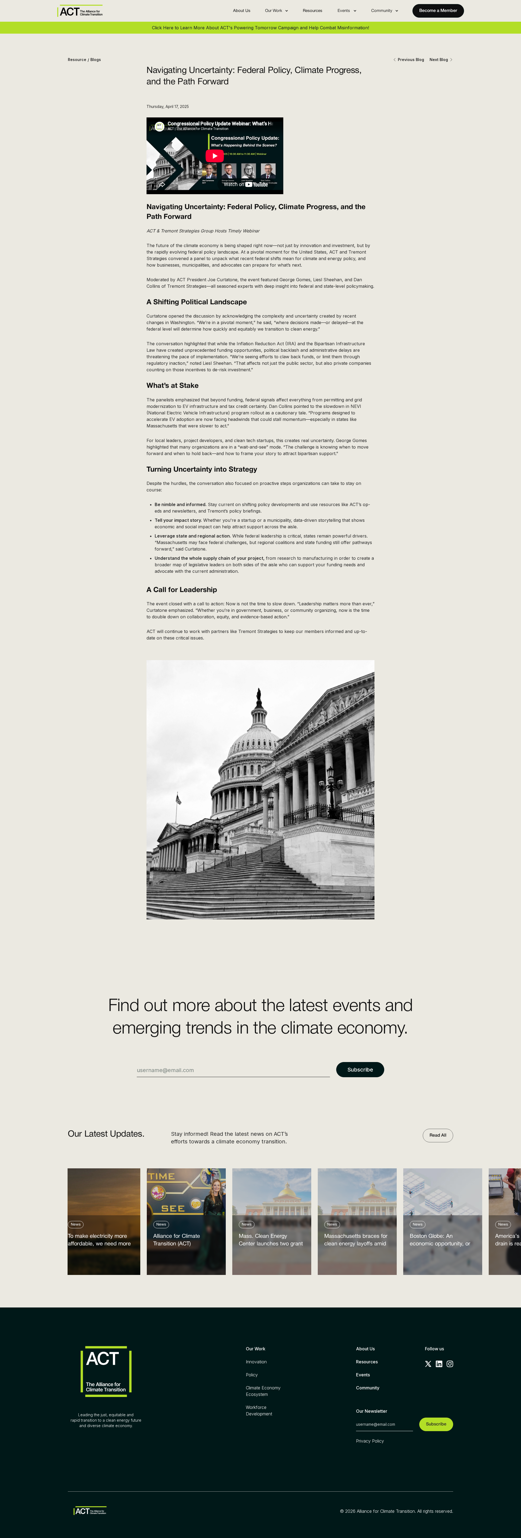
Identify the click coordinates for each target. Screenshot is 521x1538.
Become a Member (438, 11)
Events (363, 1374)
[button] (276, 11)
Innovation (256, 1361)
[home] (80, 11)
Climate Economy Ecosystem (263, 1391)
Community (367, 1387)
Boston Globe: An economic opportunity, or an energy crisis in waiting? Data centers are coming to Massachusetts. (442, 1241)
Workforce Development (259, 1411)
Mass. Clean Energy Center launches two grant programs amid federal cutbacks (271, 1241)
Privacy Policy (370, 1441)
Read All (438, 1135)
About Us (241, 11)
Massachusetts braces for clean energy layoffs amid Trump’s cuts (355, 1241)
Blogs (95, 59)
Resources (312, 11)
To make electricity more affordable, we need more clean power (99, 1241)
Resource (77, 59)
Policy (252, 1374)
